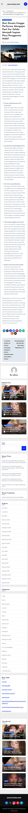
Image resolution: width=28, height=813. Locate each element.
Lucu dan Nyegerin (7, 647)
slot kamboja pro (6, 711)
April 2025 (5, 559)
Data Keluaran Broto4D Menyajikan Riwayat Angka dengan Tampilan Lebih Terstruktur (13, 468)
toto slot (4, 682)
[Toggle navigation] (2, 4)
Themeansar (13, 811)
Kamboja (4, 627)
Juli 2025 (4, 547)
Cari (3, 443)
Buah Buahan (6, 604)
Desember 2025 (6, 527)
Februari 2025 (6, 567)
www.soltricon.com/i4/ (8, 693)
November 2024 (6, 579)
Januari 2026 (6, 523)
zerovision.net (13, 4)
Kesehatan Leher (7, 639)
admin (8, 42)
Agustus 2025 (6, 543)
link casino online (6, 689)
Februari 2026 (6, 520)
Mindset (4, 659)
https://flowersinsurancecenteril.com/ (13, 707)
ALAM (3, 596)
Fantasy (4, 612)
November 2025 (6, 531)
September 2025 (6, 539)
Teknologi (4, 667)
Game (3, 616)
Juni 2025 (5, 551)
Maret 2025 (5, 563)
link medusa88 (6, 685)
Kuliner (4, 643)
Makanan (4, 651)
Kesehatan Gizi (6, 635)
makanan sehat (6, 655)
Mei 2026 (4, 516)
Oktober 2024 (6, 582)
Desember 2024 (6, 575)
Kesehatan (5, 631)
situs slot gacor (12, 65)
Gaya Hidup (5, 619)
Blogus (22, 808)
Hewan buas (5, 623)
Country (4, 608)
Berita (3, 600)
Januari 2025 (6, 571)
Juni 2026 (5, 512)
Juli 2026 (4, 508)
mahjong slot (5, 697)
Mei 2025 (4, 555)
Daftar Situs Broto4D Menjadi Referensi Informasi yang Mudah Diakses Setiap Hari (14, 395)
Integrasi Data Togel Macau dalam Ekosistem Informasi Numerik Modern (13, 785)
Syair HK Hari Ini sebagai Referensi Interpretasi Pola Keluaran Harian (12, 429)
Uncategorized (7, 19)
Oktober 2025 (6, 535)
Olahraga (4, 663)
